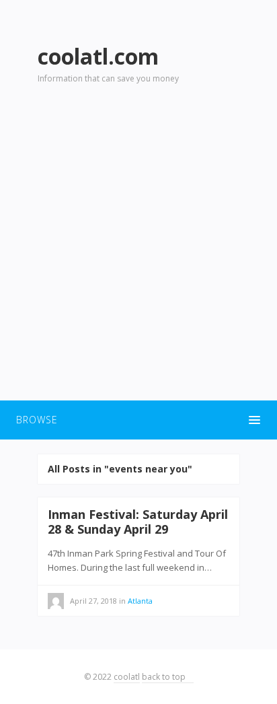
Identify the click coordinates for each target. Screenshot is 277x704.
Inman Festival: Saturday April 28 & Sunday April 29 (138, 521)
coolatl (127, 676)
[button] (138, 419)
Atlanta (140, 601)
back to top (165, 676)
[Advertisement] (138, 250)
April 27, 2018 (93, 601)
